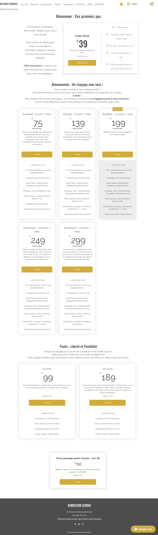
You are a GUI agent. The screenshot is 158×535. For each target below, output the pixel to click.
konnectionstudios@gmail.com (79, 512)
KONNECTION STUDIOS (79, 505)
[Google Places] (75, 524)
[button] (46, 4)
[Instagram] (79, 524)
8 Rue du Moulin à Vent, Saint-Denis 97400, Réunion (79, 519)
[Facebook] (82, 524)
